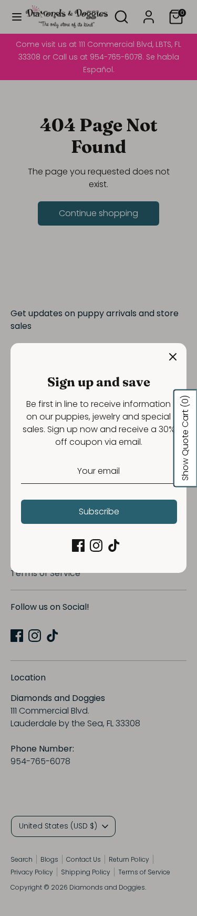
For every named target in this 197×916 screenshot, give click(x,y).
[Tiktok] (114, 545)
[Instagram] (96, 545)
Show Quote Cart (185, 438)
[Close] (172, 356)
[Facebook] (78, 545)
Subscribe (99, 511)
